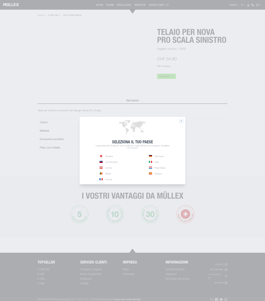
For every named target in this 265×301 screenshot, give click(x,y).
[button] (181, 121)
